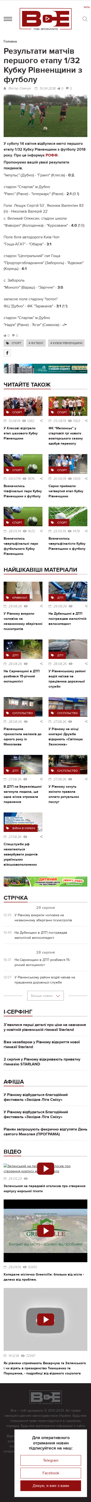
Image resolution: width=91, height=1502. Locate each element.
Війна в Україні (23, 828)
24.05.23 (15, 1179)
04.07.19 (14, 479)
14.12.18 (13, 1356)
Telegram (50, 1460)
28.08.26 (15, 664)
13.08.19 (14, 421)
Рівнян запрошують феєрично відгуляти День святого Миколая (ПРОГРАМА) (45, 1132)
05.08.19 (59, 421)
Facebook (50, 1473)
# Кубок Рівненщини (66, 343)
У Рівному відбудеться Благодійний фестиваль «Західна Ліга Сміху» (36, 1114)
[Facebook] (7, 352)
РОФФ (52, 155)
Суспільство (22, 713)
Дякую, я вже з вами (51, 1485)
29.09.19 (14, 1267)
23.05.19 (59, 531)
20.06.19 (59, 479)
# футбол (36, 343)
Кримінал (19, 597)
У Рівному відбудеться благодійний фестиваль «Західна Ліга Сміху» (36, 1097)
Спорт (16, 343)
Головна (10, 41)
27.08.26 (59, 722)
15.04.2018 (48, 89)
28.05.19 (14, 531)
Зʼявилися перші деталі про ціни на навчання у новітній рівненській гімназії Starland (45, 1027)
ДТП (60, 597)
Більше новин (42, 996)
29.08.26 (15, 606)
